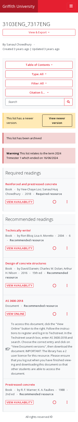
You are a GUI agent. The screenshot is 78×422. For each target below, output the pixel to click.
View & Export (38, 32)
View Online (15, 314)
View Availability (19, 202)
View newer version (57, 120)
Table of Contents (38, 65)
